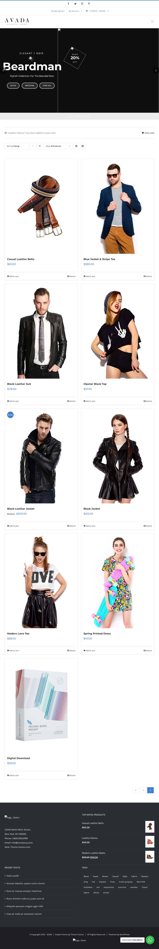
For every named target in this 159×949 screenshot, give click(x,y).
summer (122, 887)
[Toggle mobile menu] (152, 21)
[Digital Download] (41, 705)
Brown (105, 876)
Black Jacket (92, 508)
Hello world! (13, 875)
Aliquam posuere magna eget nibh (25, 906)
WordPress (125, 934)
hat (93, 882)
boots (95, 876)
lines (112, 882)
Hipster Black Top (95, 383)
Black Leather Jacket (20, 508)
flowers (144, 876)
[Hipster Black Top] (117, 331)
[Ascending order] (40, 146)
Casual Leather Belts (20, 259)
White (96, 892)
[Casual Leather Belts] (41, 206)
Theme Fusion (77, 934)
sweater (134, 887)
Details (72, 276)
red (98, 887)
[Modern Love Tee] (41, 580)
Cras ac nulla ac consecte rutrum (24, 913)
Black (86, 876)
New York (141, 882)
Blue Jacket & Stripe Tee (99, 259)
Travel (144, 887)
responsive (109, 887)
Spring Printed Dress (97, 633)
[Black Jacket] (117, 455)
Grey (86, 882)
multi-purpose (126, 882)
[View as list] (83, 146)
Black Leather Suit (19, 383)
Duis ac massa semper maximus (24, 891)
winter (106, 892)
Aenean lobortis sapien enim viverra (26, 883)
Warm (86, 892)
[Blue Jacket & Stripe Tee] (117, 206)
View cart (149, 132)
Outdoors (88, 887)
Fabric (134, 876)
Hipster (102, 882)
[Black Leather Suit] (41, 331)
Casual (115, 876)
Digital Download (18, 758)
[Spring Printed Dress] (117, 580)
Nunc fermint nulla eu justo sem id (25, 898)
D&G (125, 876)
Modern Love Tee (18, 633)
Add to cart (14, 276)
